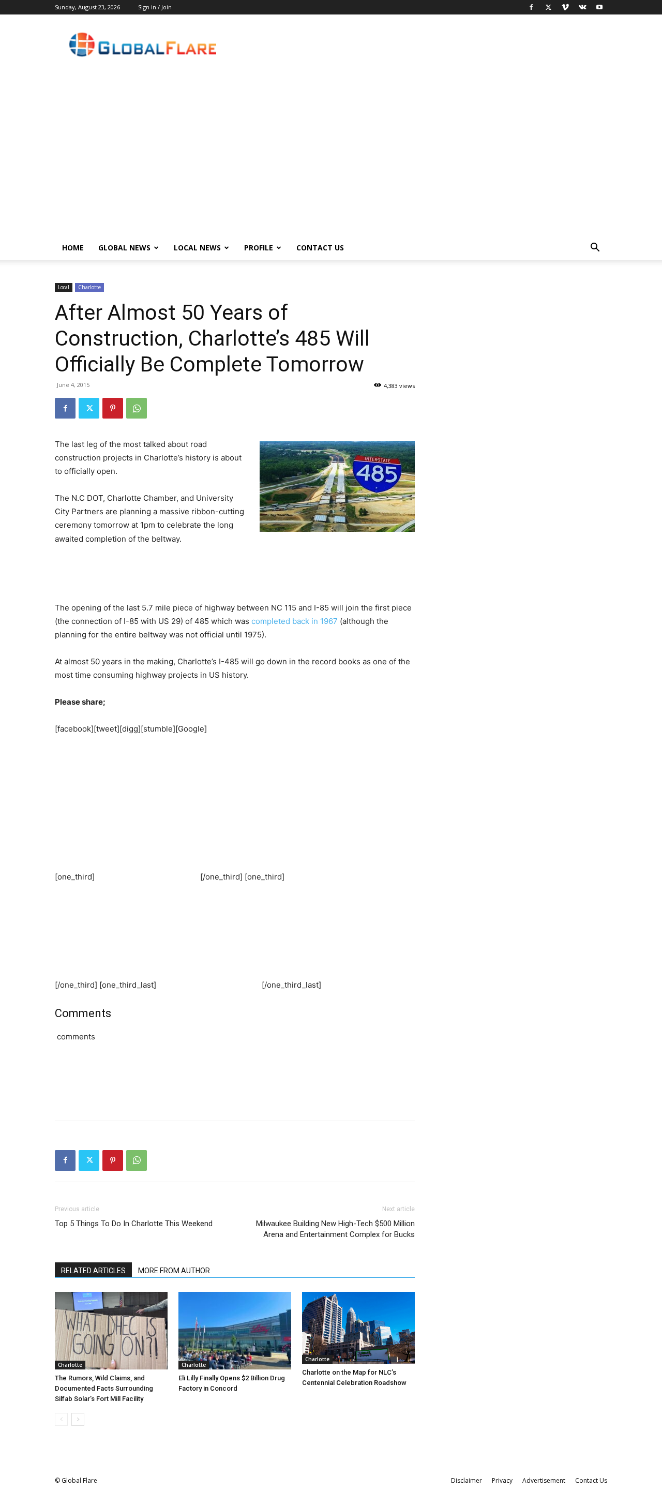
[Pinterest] (112, 408)
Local (63, 287)
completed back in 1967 (294, 621)
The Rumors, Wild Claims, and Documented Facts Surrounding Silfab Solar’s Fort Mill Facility (104, 1388)
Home (73, 247)
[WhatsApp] (136, 408)
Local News (197, 247)
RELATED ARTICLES (93, 1271)
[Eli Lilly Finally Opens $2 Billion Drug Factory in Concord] (234, 1330)
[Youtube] (599, 7)
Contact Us (320, 247)
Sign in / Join (155, 7)
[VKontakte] (582, 7)
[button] (594, 249)
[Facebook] (531, 7)
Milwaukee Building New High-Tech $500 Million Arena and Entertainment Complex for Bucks (335, 1229)
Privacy (502, 1480)
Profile (258, 247)
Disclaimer (466, 1480)
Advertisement (543, 1480)
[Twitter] (548, 7)
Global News (124, 247)
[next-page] (77, 1419)
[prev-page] (61, 1419)
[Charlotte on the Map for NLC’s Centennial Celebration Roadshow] (358, 1328)
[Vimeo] (565, 7)
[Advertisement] (331, 157)
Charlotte (89, 287)
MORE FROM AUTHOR (174, 1271)
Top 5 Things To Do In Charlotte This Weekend (134, 1223)
